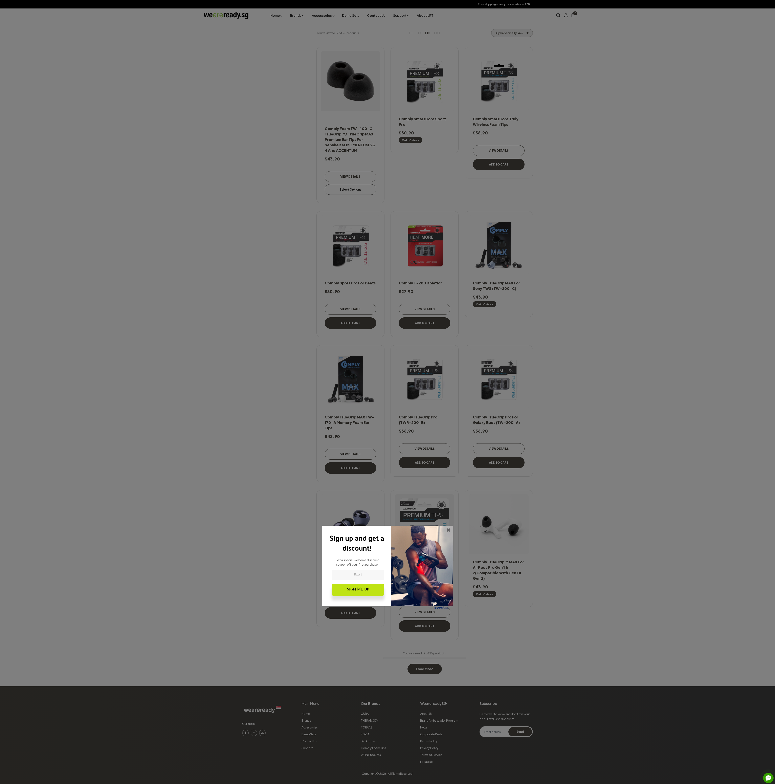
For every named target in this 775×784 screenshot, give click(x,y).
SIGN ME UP (358, 589)
